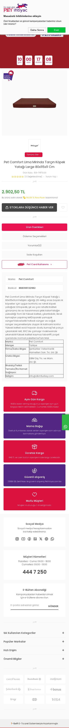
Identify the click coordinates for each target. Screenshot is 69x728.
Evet (56, 30)
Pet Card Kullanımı (38, 264)
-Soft (15, 723)
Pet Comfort (26, 279)
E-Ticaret (24, 723)
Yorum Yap (51, 177)
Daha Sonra (37, 30)
